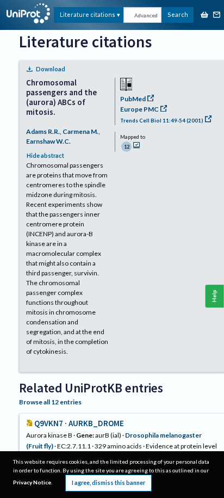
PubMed (133, 99)
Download (50, 68)
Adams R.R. (43, 131)
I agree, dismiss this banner (108, 482)
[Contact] (217, 15)
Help (214, 296)
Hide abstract (45, 155)
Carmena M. (80, 131)
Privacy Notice (32, 482)
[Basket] (204, 15)
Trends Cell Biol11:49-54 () (161, 121)
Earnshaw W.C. (48, 141)
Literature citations (87, 14)
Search (177, 14)
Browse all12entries (50, 402)
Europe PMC (139, 109)
